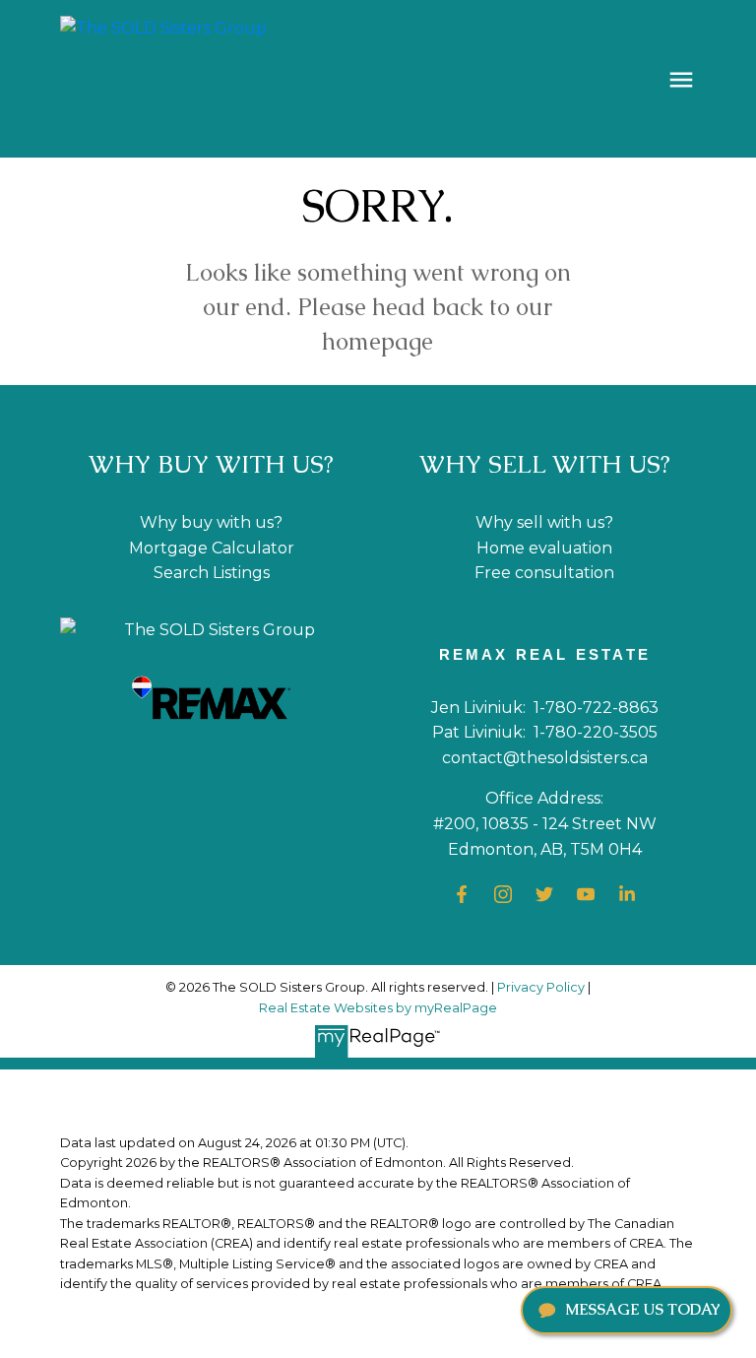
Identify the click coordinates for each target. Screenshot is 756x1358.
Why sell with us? (544, 522)
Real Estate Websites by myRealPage (378, 1008)
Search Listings (212, 572)
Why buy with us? (211, 522)
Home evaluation (544, 548)
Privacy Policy (541, 987)
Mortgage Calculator (211, 548)
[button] (462, 894)
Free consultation (544, 572)
